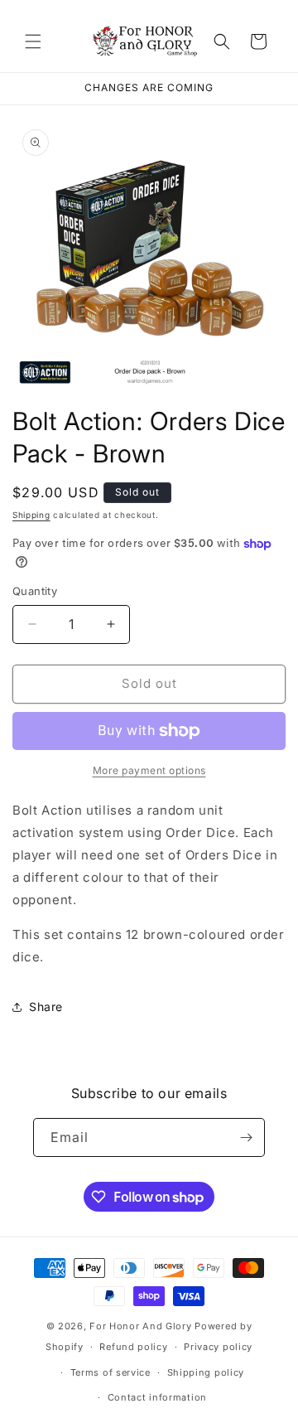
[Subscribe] (246, 1137)
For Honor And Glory (140, 1326)
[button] (33, 41)
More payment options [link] (149, 770)
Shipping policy (206, 1372)
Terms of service (110, 1372)
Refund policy (133, 1347)
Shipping (31, 515)
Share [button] (46, 1006)
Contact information (157, 1397)
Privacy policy (218, 1347)
